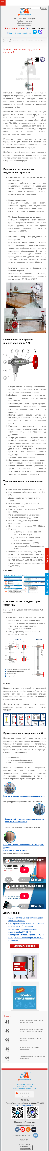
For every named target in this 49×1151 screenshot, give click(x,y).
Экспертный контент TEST (47, 583)
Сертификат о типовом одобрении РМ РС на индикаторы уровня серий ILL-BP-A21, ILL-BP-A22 (26, 937)
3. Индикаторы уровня (17, 40)
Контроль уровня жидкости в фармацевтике (23, 796)
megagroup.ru (25, 1149)
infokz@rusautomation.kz (25, 1105)
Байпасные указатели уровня (35, 40)
